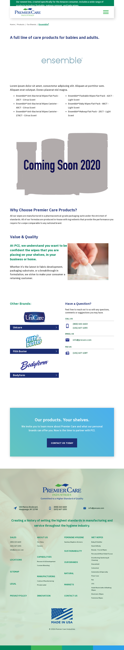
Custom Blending (43, 565)
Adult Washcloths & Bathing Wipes (101, 589)
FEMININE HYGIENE (74, 537)
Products (20, 24)
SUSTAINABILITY (73, 551)
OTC (92, 584)
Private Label (41, 585)
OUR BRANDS (71, 562)
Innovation (44, 595)
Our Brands (31, 24)
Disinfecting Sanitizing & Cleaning (100, 559)
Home (12, 24)
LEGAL (13, 583)
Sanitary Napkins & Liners (73, 542)
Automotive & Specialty (99, 572)
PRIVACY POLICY (18, 595)
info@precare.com (82, 340)
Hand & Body (96, 546)
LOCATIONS (16, 559)
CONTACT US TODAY (62, 443)
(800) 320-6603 (80, 324)
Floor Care (95, 576)
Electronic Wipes (97, 594)
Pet (92, 580)
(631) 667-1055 (80, 328)
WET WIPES (97, 537)
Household (95, 564)
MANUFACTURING (46, 576)
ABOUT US (42, 537)
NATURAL (69, 573)
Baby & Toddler (96, 542)
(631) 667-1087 (80, 353)
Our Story (40, 542)
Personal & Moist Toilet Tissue (102, 554)
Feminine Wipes (97, 598)
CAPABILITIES (44, 557)
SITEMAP (14, 571)
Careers (40, 546)
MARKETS (69, 584)
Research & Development (46, 561)
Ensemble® (44, 24)
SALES (13, 537)
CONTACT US (70, 595)
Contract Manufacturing (45, 581)
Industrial (95, 568)
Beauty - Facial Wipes (99, 550)
